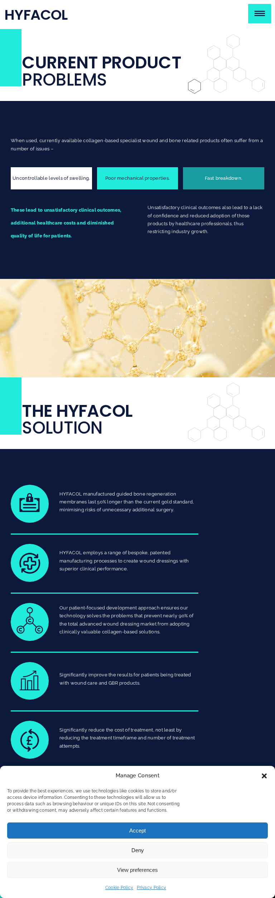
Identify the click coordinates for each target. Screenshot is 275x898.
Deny (137, 850)
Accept (137, 830)
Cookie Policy (119, 887)
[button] (264, 775)
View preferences (137, 870)
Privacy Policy (151, 887)
